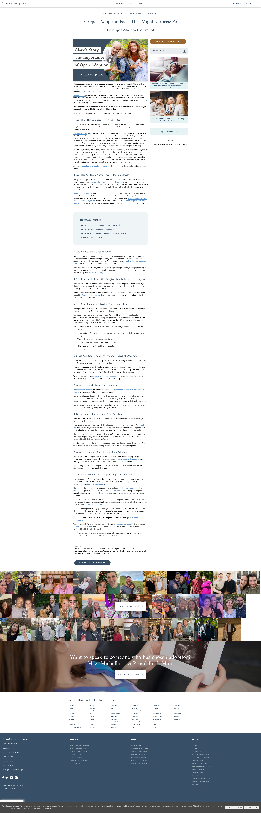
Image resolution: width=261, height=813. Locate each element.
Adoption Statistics (198, 769)
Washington (178, 711)
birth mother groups (114, 490)
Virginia (176, 708)
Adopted (195, 749)
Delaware (72, 725)
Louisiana (114, 705)
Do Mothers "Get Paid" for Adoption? (94, 237)
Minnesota (114, 719)
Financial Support (76, 758)
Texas (154, 725)
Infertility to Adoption (138, 758)
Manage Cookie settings (234, 807)
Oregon (155, 708)
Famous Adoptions (198, 772)
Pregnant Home (75, 743)
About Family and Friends (78, 761)
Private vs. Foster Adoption (201, 763)
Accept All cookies (251, 807)
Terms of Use (7, 757)
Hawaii (92, 711)
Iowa (91, 722)
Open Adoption (151, 13)
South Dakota (157, 719)
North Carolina (136, 722)
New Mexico (135, 716)
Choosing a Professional (139, 752)
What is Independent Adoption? (202, 766)
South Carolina (157, 716)
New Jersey (135, 714)
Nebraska (135, 705)
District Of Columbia (75, 727)
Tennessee (156, 722)
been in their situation (95, 484)
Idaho (91, 714)
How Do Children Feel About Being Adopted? (97, 229)
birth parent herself (124, 524)
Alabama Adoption (116, 13)
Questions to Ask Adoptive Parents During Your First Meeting (167, 120)
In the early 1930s (80, 133)
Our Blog (195, 784)
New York (135, 719)
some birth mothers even (128, 459)
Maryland (114, 711)
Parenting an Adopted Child (201, 755)
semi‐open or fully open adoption (104, 376)
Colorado (71, 719)
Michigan (114, 716)
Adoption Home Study (138, 755)
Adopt (132, 3)
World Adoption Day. (95, 504)
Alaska (71, 708)
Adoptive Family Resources (140, 763)
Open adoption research (82, 193)
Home (104, 13)
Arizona (71, 711)
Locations (6, 748)
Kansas (92, 725)
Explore (141, 3)
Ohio (133, 727)
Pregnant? (121, 3)
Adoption (195, 746)
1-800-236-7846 (10, 743)
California (72, 716)
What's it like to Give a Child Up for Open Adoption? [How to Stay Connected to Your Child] (167, 86)
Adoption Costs (136, 746)
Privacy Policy (7, 761)
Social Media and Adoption (201, 778)
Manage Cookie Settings (12, 769)
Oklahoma (156, 705)
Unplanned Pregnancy (134, 13)
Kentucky (92, 727)
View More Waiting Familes (129, 606)
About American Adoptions (201, 758)
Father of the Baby (76, 755)
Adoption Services (198, 761)
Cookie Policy (7, 765)
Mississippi (114, 722)
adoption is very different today (94, 166)
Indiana (92, 719)
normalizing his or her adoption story (107, 182)
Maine (113, 708)
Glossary (195, 775)
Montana (114, 727)
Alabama (71, 705)
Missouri (113, 725)
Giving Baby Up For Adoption (79, 746)
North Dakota (136, 725)
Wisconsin (177, 716)
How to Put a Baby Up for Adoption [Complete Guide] (100, 225)
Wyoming (177, 719)
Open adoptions (79, 95)
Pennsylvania (157, 711)
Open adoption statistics (91, 295)
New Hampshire (137, 711)
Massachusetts (115, 714)
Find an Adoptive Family (78, 749)
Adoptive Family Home (138, 743)
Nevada (134, 708)
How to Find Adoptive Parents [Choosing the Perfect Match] (103, 233)
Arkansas (71, 714)
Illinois (92, 716)
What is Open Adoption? (139, 761)
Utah (154, 727)
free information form (92, 91)
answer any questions (83, 526)
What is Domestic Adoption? (140, 749)
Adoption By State (198, 752)
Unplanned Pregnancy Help (79, 752)
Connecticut (72, 722)
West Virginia (178, 714)
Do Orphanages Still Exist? (200, 781)
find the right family (95, 272)
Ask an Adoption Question (129, 674)
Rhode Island (157, 714)
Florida (92, 705)
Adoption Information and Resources (204, 743)
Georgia (92, 708)
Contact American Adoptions (13, 752)
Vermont (177, 705)
